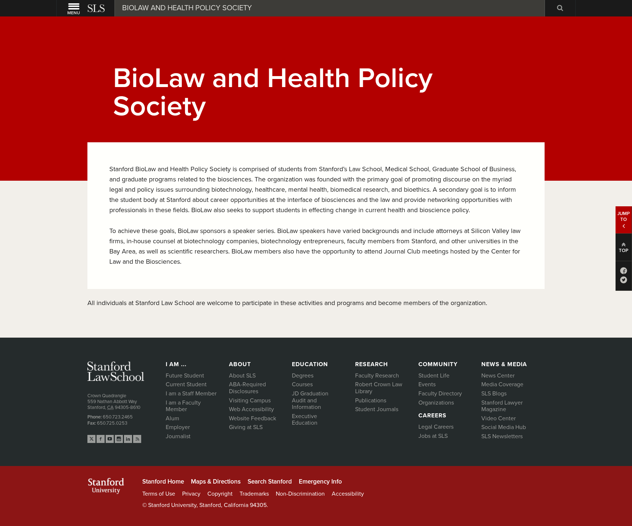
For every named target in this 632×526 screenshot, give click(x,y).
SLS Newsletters (502, 436)
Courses (302, 384)
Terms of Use (158, 493)
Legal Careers (436, 427)
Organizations (436, 402)
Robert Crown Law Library (378, 388)
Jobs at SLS (433, 436)
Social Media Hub (503, 427)
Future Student (185, 375)
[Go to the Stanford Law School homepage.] (97, 8)
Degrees (302, 375)
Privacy (191, 493)
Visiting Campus (250, 400)
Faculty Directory (440, 393)
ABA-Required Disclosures (247, 388)
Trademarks (254, 493)
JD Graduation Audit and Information (310, 400)
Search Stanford (270, 481)
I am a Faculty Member (183, 406)
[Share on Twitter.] (624, 281)
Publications (370, 400)
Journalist (178, 436)
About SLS (242, 375)
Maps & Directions (216, 481)
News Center (498, 375)
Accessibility (348, 493)
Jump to (623, 216)
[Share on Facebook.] (624, 272)
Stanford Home (163, 481)
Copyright (220, 493)
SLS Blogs (494, 393)
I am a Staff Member (191, 393)
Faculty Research (377, 375)
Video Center (498, 418)
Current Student (186, 384)
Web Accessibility (251, 409)
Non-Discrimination (300, 493)
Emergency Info (320, 481)
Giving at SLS (246, 427)
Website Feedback (252, 418)
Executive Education (304, 420)
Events (427, 384)
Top (623, 250)
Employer (178, 427)
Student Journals (376, 409)
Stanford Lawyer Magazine (502, 406)
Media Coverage (502, 384)
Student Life (433, 375)
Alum (172, 418)
